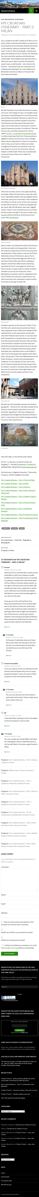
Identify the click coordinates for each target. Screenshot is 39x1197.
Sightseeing (19, 19)
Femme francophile (11, 663)
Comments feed (6, 1181)
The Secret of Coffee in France (25, 1125)
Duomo (14, 528)
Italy (2, 19)
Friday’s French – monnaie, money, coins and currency (19, 1090)
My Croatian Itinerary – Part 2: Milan (15, 483)
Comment (5, 867)
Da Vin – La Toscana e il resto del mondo (21, 133)
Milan (22, 528)
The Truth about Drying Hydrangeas (13, 1098)
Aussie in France (8, 11)
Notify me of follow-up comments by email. (17, 932)
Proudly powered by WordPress (10, 1194)
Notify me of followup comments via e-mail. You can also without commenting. (19, 946)
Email (3, 904)
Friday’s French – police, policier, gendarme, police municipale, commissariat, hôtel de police (18, 1079)
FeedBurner (24, 1032)
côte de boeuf (13, 217)
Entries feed (5, 1177)
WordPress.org (6, 1184)
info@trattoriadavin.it (29, 467)
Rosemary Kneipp (20, 35)
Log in (3, 1173)
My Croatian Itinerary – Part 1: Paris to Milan (18, 480)
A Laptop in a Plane (7, 549)
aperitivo (6, 528)
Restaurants (9, 19)
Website (4, 913)
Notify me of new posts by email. (13, 940)
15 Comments (31, 35)
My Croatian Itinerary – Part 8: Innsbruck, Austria (19, 515)
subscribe (14, 948)
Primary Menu (36, 10)
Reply (8, 627)
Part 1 (3, 41)
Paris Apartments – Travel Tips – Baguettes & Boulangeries (16, 540)
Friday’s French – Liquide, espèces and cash (15, 1094)
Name (3, 895)
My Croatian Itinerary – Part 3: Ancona (15, 487)
